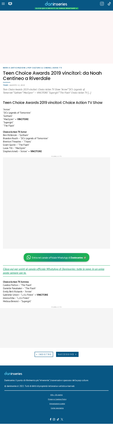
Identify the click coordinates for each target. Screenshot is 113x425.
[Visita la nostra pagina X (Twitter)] (62, 419)
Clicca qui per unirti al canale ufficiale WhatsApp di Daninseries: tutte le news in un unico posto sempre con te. (53, 271)
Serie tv (57, 68)
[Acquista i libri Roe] (10, 3)
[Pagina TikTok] (109, 3)
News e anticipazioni (14, 68)
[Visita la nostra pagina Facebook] (50, 419)
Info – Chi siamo (56, 395)
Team (5, 85)
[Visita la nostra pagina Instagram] (54, 419)
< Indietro (44, 354)
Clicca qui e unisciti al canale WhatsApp (57, 8)
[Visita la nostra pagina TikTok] (58, 419)
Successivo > (67, 354)
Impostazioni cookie (57, 403)
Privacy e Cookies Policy (57, 399)
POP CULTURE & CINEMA (39, 68)
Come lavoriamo (57, 408)
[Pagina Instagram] (102, 3)
